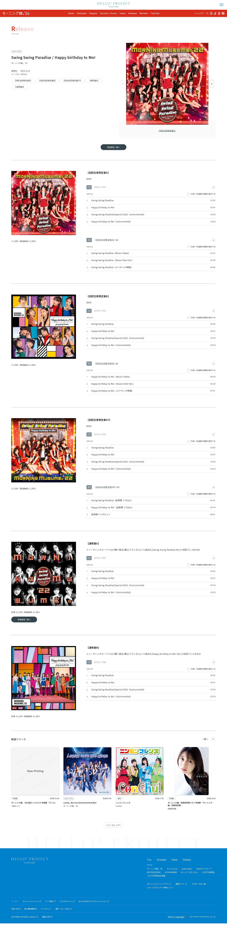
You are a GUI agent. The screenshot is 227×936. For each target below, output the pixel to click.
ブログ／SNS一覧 (199, 884)
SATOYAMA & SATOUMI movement (23, 917)
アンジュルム (172, 868)
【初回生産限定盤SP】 (72, 80)
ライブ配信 (49, 901)
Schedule (82, 13)
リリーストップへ (113, 825)
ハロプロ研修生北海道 (156, 875)
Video (123, 13)
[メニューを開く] (221, 5)
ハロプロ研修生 (208, 872)
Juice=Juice (187, 868)
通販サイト (180, 884)
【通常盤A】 (94, 80)
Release (132, 13)
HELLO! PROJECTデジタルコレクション (92, 901)
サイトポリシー (46, 909)
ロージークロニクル (189, 872)
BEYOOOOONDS (154, 872)
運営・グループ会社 (62, 909)
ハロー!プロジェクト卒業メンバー (160, 887)
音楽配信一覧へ (113, 147)
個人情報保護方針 (30, 909)
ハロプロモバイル (65, 901)
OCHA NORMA (171, 872)
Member (144, 13)
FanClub (155, 13)
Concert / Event (108, 13)
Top (149, 859)
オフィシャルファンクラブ (157, 884)
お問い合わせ (16, 909)
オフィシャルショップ (31, 901)
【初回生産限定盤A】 (167, 130)
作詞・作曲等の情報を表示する (203, 194)
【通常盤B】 (19, 86)
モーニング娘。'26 (154, 868)
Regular (93, 13)
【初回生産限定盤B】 (47, 80)
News (71, 13)
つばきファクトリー (204, 868)
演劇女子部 (46, 917)
